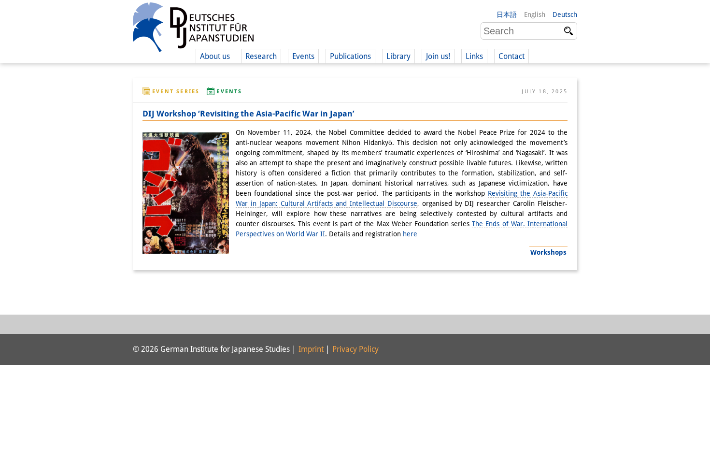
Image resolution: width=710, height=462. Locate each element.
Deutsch (565, 14)
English (534, 14)
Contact (511, 56)
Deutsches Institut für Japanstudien (193, 29)
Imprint (311, 349)
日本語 (507, 14)
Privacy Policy (355, 349)
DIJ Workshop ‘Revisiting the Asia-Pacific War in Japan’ (248, 113)
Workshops (548, 252)
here (410, 234)
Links (474, 56)
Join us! (438, 56)
